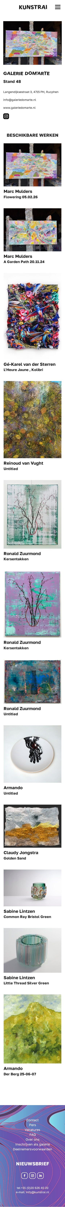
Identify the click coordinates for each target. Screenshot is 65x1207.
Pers (32, 1125)
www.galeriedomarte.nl (19, 107)
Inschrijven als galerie (32, 1144)
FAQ (32, 1134)
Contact (32, 1120)
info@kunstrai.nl (37, 1192)
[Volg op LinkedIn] (40, 1175)
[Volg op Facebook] (24, 1175)
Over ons (33, 1139)
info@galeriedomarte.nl (19, 100)
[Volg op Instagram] (32, 1175)
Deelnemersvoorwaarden (32, 1149)
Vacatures (32, 1130)
